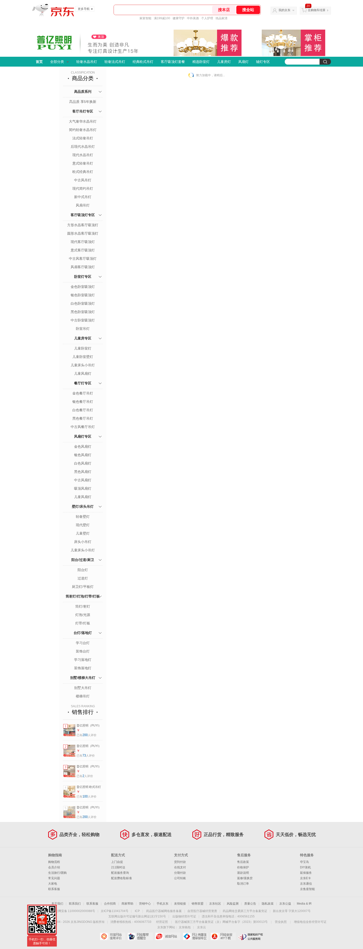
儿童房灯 (224, 62)
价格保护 (243, 867)
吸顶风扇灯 (82, 488)
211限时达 (118, 867)
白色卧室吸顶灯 (83, 303)
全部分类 (57, 62)
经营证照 (162, 922)
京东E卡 (305, 878)
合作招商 (110, 903)
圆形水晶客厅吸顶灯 (82, 233)
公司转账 (180, 878)
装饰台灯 (83, 651)
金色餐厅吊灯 (82, 393)
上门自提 (117, 862)
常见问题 (54, 878)
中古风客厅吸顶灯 (83, 259)
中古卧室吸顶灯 (83, 320)
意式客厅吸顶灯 (83, 250)
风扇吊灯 (83, 205)
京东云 (201, 927)
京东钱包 (185, 927)
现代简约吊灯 (82, 188)
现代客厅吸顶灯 (83, 242)
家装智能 (145, 18)
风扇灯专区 (82, 436)
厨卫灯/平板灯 (83, 587)
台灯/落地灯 (83, 633)
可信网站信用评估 (112, 936)
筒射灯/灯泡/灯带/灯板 (83, 596)
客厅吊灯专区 (82, 111)
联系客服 (54, 889)
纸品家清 (221, 18)
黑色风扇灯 (82, 472)
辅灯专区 (263, 62)
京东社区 (215, 903)
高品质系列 (82, 91)
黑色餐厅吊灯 (82, 418)
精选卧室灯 (201, 62)
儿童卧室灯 (82, 348)
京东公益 (285, 903)
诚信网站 (168, 936)
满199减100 (162, 18)
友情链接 (180, 903)
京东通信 (306, 883)
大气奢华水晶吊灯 (83, 121)
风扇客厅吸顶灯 (83, 267)
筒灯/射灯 (82, 606)
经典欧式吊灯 (143, 62)
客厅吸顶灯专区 (83, 215)
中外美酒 (193, 18)
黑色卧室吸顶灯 (83, 312)
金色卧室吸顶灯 (83, 287)
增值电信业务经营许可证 (310, 922)
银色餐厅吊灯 (82, 402)
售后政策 (243, 862)
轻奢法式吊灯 (114, 62)
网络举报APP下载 (223, 936)
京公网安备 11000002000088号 (73, 911)
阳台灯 (83, 570)
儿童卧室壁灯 (82, 357)
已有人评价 (87, 735)
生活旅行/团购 (57, 873)
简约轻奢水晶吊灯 (83, 130)
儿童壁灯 (83, 533)
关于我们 (57, 903)
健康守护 (178, 18)
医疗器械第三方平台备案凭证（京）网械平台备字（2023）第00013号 (221, 922)
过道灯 (83, 578)
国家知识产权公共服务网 (250, 936)
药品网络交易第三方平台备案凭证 (245, 911)
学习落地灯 (82, 660)
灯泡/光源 (82, 615)
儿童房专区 (82, 338)
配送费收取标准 (121, 878)
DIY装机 (305, 867)
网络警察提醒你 (140, 936)
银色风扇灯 (82, 455)
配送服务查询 (120, 873)
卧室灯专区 (82, 277)
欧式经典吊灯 (82, 172)
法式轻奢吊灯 (82, 138)
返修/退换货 (245, 878)
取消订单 (243, 883)
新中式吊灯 (82, 197)
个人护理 (207, 18)
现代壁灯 (83, 525)
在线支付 (180, 867)
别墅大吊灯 (82, 688)
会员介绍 (54, 867)
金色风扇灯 (82, 446)
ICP (137, 911)
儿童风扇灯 (82, 373)
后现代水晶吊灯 (83, 147)
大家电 (52, 883)
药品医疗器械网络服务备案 (164, 911)
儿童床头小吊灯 (83, 365)
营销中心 (145, 903)
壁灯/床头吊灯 (83, 506)
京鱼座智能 (307, 889)
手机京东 (162, 903)
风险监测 (233, 903)
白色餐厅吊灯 (82, 410)
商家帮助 (127, 903)
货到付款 (180, 862)
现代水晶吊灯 (82, 155)
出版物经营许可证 (184, 916)
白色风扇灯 (82, 463)
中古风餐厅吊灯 (83, 427)
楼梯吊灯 (83, 696)
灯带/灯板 (82, 623)
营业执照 (281, 922)
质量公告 (250, 903)
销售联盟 (197, 903)
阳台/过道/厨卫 (82, 560)
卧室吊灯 (83, 329)
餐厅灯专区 (82, 383)
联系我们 (75, 903)
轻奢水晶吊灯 (86, 62)
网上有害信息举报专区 (195, 936)
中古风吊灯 (82, 180)
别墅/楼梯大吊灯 (82, 678)
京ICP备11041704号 (114, 911)
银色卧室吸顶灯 (83, 295)
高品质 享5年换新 (82, 102)
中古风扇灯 (82, 480)
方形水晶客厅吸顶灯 (82, 225)
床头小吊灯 (82, 542)
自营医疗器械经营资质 (202, 911)
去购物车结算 (316, 10)
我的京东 (284, 10)
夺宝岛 (304, 862)
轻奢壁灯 (83, 517)
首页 (39, 62)
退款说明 (243, 873)
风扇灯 (243, 62)
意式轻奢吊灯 (82, 163)
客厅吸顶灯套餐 (173, 62)
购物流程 (54, 862)
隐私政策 (268, 903)
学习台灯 (83, 643)
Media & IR (304, 903)
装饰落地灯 (82, 668)
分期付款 (180, 873)
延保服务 (306, 873)
